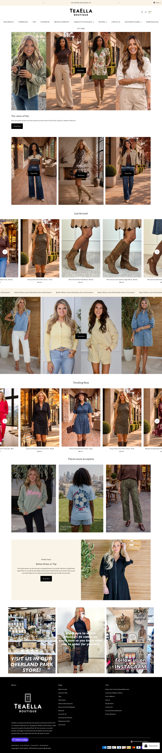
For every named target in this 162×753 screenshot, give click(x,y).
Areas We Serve (110, 714)
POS (30, 748)
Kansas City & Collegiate (83, 22)
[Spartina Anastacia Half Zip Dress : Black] (39, 417)
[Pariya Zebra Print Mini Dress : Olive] (39, 248)
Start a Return (110, 696)
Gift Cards (81, 28)
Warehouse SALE (152, 22)
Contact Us (109, 707)
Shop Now (80, 70)
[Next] (118, 2)
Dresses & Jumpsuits (61, 22)
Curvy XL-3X (116, 22)
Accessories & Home (132, 22)
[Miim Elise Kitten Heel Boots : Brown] (81, 248)
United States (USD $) (140, 741)
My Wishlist (109, 703)
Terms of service (25, 745)
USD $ (157, 2)
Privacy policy (35, 745)
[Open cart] (149, 12)
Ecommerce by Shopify (43, 748)
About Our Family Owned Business (117, 689)
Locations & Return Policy (113, 693)
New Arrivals (9, 22)
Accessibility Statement (113, 710)
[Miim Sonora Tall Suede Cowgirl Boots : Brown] (122, 248)
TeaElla (25, 748)
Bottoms (102, 22)
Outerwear (45, 22)
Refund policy (15, 745)
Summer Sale (23, 22)
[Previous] (43, 2)
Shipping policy (44, 745)
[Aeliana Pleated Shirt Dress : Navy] (81, 417)
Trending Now (81, 382)
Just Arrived (81, 213)
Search (107, 700)
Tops (34, 22)
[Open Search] (142, 12)
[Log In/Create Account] (146, 12)
